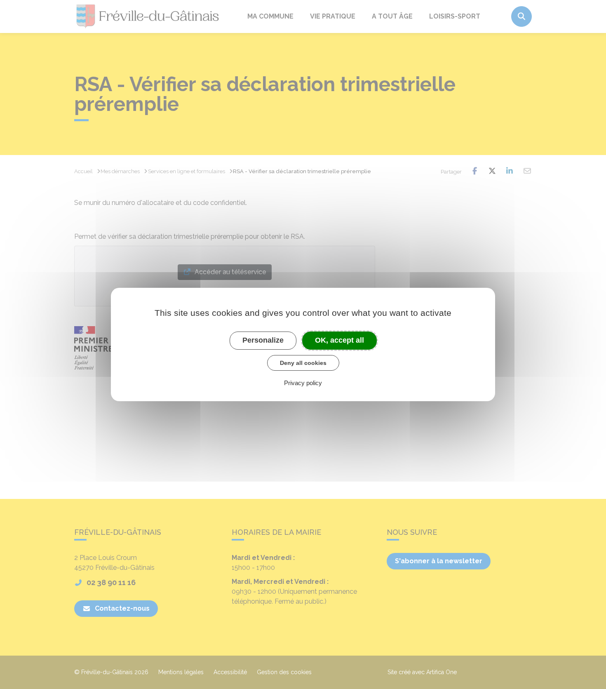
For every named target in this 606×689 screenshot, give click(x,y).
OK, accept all (339, 340)
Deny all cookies (303, 363)
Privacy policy (303, 382)
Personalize (263, 340)
